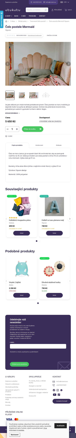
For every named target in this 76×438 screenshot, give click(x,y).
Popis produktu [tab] (17, 145)
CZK (65, 2)
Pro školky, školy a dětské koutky (37, 382)
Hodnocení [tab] (39, 145)
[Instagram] (57, 389)
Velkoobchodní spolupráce (38, 389)
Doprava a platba (11, 2)
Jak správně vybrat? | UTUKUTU (12, 391)
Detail (21, 233)
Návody (7, 402)
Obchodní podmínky (11, 387)
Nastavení (14, 435)
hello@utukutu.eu (62, 381)
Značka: (52, 35)
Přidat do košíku (30, 129)
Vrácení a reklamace (12, 384)
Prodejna (8, 395)
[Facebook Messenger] (61, 389)
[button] (36, 241)
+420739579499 (61, 385)
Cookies (7, 405)
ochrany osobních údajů (42, 352)
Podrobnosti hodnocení (35, 35)
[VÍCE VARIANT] (54, 206)
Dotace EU (32, 396)
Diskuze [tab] (58, 145)
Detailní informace (11, 113)
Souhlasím (61, 426)
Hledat (46, 10)
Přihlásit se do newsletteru (19, 364)
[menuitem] (9, 16)
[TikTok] (58, 394)
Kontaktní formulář (61, 401)
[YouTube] (55, 394)
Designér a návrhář (35, 386)
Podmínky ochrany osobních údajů (14, 398)
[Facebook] (54, 389)
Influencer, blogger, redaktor (38, 392)
